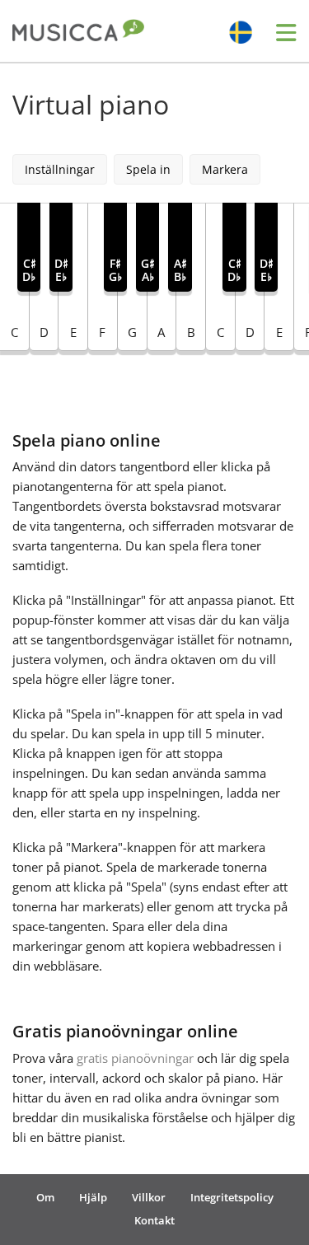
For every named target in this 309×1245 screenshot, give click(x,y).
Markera (225, 169)
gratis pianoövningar (135, 1058)
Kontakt (154, 1220)
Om (45, 1197)
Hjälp (93, 1197)
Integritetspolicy (232, 1197)
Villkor (149, 1197)
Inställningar (60, 169)
